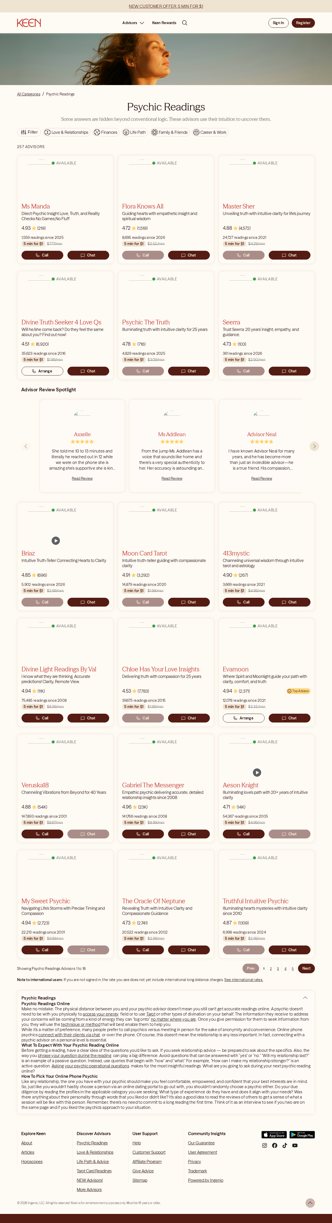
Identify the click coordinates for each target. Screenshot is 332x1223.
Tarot (150, 1014)
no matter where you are (173, 1019)
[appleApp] (274, 1137)
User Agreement (202, 1152)
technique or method (80, 1024)
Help (137, 1142)
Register (303, 22)
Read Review (82, 478)
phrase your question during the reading (74, 1055)
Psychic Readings (92, 1142)
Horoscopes (32, 1161)
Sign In (278, 22)
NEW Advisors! (90, 1180)
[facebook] (275, 1147)
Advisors (129, 22)
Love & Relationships (95, 1152)
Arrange (45, 371)
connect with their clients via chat (69, 1034)
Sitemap (140, 1180)
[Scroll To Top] (310, 1203)
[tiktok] (285, 1147)
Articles (27, 1152)
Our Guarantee (201, 1142)
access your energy (101, 1014)
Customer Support (149, 1152)
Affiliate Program (147, 1161)
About (26, 1142)
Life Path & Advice (93, 1161)
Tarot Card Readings (94, 1170)
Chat (91, 255)
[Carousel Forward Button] (314, 446)
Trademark (197, 1170)
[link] (56, 541)
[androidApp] (302, 1137)
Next (306, 968)
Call (45, 255)
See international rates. (243, 979)
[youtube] (295, 1147)
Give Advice (143, 1170)
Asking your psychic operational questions (90, 1065)
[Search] (185, 23)
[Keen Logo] (29, 23)
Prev (251, 968)
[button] (305, 998)
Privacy (194, 1161)
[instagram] (264, 1147)
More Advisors (89, 1189)
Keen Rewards (164, 22)
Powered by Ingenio (205, 1180)
